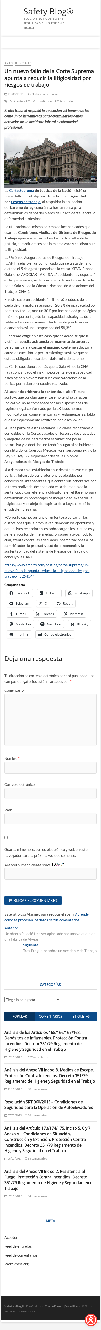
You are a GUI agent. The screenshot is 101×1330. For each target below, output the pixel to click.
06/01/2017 (14, 1158)
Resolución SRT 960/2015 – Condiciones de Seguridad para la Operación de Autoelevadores (48, 1104)
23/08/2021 (15, 94)
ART (27, 101)
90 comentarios (37, 1089)
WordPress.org (16, 1264)
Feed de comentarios (21, 1255)
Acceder (11, 1237)
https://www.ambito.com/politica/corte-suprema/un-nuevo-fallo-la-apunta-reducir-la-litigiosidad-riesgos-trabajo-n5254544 (46, 570)
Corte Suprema (21, 190)
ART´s (8, 63)
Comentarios (50, 1016)
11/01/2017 (14, 1089)
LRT (56, 101)
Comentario (15, 690)
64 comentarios (37, 1196)
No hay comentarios (44, 94)
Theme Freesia (54, 1306)
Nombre (12, 758)
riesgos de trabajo (26, 201)
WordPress (72, 1306)
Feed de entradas (18, 1246)
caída (34, 101)
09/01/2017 (14, 1196)
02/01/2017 (14, 1057)
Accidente (16, 101)
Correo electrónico (20, 784)
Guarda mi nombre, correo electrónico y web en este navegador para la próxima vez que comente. (46, 852)
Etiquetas (81, 1016)
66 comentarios (37, 1158)
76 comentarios (37, 1115)
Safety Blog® (48, 11)
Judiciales (23, 63)
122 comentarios (37, 1057)
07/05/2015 (14, 1115)
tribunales (67, 101)
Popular (20, 1016)
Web (8, 810)
